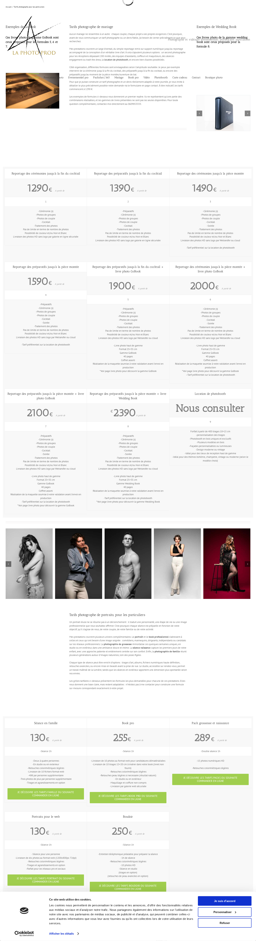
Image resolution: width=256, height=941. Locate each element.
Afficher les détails (61, 933)
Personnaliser (222, 911)
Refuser (225, 923)
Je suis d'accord (224, 901)
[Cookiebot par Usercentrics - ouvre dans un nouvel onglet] (24, 934)
